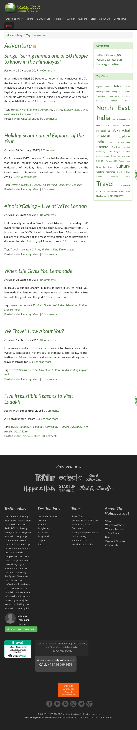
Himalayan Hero (29, 114)
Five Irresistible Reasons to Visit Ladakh (38, 399)
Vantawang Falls (104, 152)
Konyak (109, 161)
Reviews (121, 191)
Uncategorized (30, 118)
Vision (108, 521)
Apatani (114, 100)
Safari (127, 101)
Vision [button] (57, 18)
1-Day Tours (43, 18)
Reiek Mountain (123, 156)
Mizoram (126, 125)
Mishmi (99, 101)
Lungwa (117, 152)
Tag (28, 35)
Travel (14, 109)
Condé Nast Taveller (107, 125)
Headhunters (101, 196)
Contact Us (119, 18)
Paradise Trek (79, 540)
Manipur (100, 160)
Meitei (127, 147)
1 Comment (48, 150)
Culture (58, 109)
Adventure (18, 45)
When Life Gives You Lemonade (38, 271)
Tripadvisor (100, 96)
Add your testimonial (22, 629)
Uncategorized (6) (107, 64)
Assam (121, 161)
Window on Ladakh (82, 544)
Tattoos (106, 156)
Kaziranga (110, 171)
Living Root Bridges (105, 167)
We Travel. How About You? (34, 331)
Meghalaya (125, 185)
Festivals (126, 96)
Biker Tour (77, 516)
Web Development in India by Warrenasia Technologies (50, 717)
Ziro (115, 160)
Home (10, 35)
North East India (29, 109)
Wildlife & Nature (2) (109, 59)
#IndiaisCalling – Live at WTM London (45, 206)
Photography (50, 426)
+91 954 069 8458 (59, 664)
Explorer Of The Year (70, 184)
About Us (104, 18)
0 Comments (48, 70)
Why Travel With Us (116, 525)
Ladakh (37, 426)
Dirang (113, 156)
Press (9, 25)
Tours (29, 18)
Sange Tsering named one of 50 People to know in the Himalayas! (46, 58)
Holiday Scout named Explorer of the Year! (44, 138)
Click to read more (43, 101)
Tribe (128, 161)
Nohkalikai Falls (120, 176)
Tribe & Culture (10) (108, 55)
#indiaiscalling (49, 249)
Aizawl (99, 176)
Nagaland (102, 146)
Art (86, 426)
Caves (127, 191)
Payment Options (115, 541)
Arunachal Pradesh (31, 305)
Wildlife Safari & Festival (85, 520)
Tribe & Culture (30, 435)
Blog (93, 18)
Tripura (42, 540)
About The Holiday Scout (117, 511)
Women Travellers (77, 18)
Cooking (100, 171)
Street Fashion (123, 172)
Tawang (114, 91)
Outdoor (64, 426)
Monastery (25, 426)
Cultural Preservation (106, 191)
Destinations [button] (13, 18)
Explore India (71, 109)
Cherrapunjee (124, 142)
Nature (115, 119)
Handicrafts (11, 431)
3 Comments (48, 340)
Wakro (127, 91)
